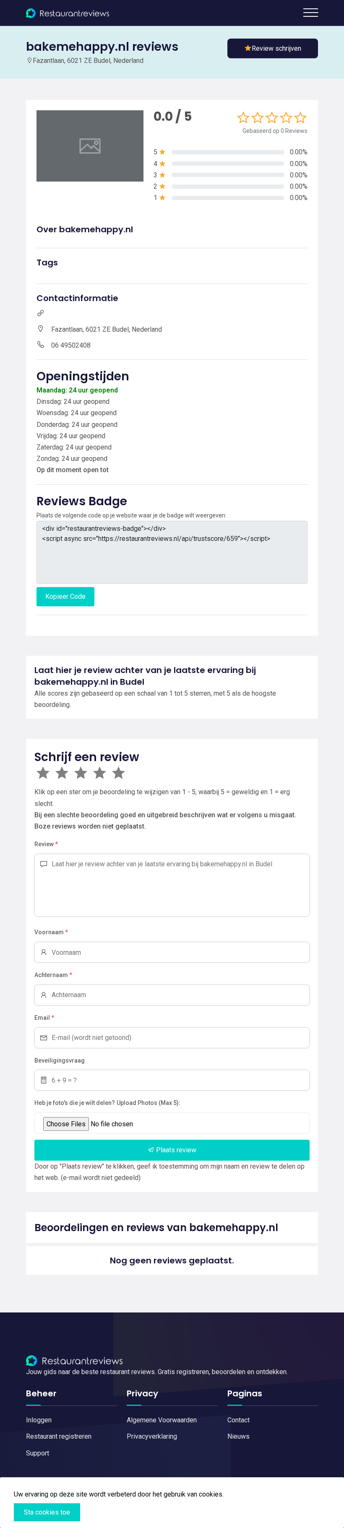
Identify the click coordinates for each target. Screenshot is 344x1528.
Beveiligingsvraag (59, 1060)
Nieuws (238, 1436)
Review (46, 844)
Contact (238, 1420)
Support (37, 1453)
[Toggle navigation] (310, 12)
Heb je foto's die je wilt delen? (74, 1102)
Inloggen (39, 1420)
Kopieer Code (65, 596)
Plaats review (175, 1150)
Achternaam (53, 975)
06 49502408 (71, 345)
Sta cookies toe (47, 1512)
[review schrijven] (272, 48)
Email (44, 1017)
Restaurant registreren (58, 1436)
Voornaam (51, 932)
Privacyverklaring (152, 1436)
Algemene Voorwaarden (162, 1420)
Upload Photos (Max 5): (148, 1102)
